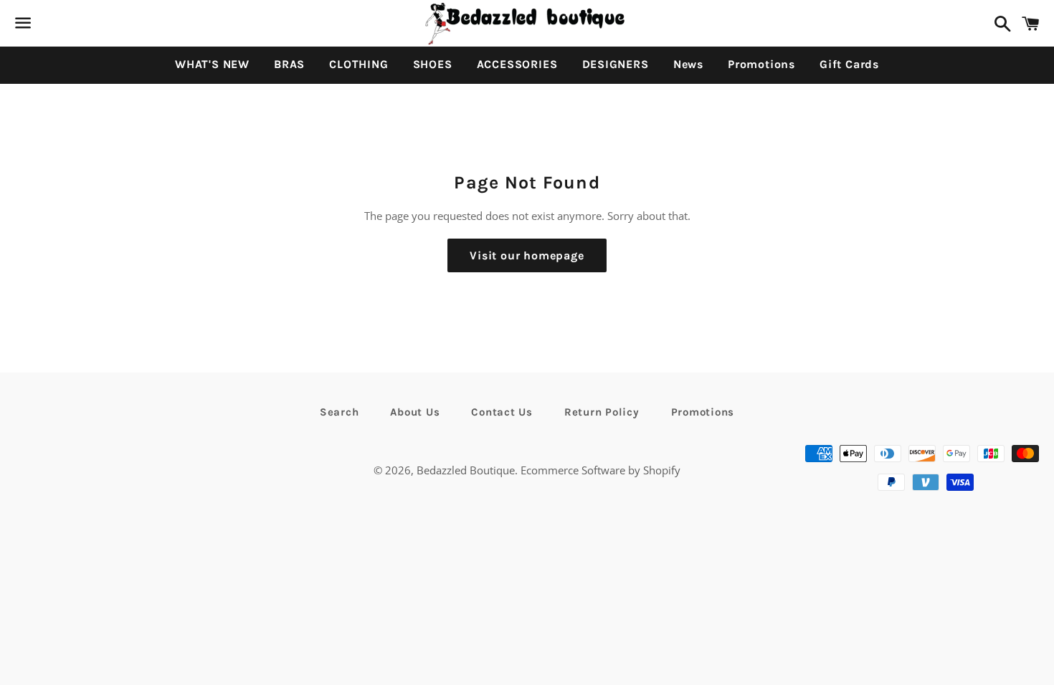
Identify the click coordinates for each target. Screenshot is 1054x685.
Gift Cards (849, 64)
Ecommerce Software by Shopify (600, 470)
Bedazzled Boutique (466, 470)
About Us (415, 412)
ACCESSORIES (517, 64)
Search (339, 412)
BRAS (289, 64)
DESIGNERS (615, 64)
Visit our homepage (527, 255)
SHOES (432, 64)
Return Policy (602, 412)
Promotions (761, 64)
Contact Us (502, 412)
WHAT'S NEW (212, 64)
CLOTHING (358, 64)
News (688, 64)
